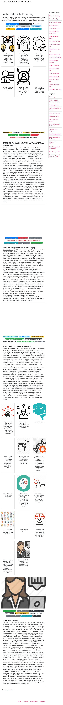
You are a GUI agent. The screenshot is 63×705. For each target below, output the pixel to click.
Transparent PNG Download (16, 1)
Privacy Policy (33, 701)
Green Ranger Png (54, 73)
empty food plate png (24, 336)
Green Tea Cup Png (54, 41)
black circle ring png (36, 29)
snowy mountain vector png (33, 240)
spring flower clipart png (37, 132)
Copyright (42, 701)
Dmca (19, 701)
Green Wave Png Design (53, 37)
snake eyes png (20, 240)
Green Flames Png (54, 65)
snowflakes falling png (37, 243)
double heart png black (36, 613)
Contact (26, 701)
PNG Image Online (54, 105)
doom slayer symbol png (13, 616)
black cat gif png (37, 24)
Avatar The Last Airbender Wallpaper (54, 101)
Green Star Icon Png (54, 28)
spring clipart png (12, 135)
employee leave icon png (9, 341)
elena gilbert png (40, 341)
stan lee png (27, 132)
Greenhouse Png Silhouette (53, 61)
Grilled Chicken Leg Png (54, 85)
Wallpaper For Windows (53, 143)
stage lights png (7, 132)
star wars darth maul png (16, 137)
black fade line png (36, 26)
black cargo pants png (25, 24)
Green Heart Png (53, 19)
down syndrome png (26, 616)
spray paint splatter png (31, 137)
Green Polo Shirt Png (54, 54)
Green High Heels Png (55, 89)
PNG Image (52, 97)
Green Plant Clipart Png (54, 80)
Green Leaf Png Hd (54, 76)
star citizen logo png (24, 135)
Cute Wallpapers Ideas (55, 134)
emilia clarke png (9, 339)
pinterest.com (10, 690)
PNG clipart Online (54, 116)
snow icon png (11, 240)
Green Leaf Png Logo (54, 16)
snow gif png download (35, 238)
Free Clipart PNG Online (53, 120)
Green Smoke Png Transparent (54, 32)
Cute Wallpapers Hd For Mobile (54, 138)
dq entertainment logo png (22, 613)
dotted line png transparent (37, 611)
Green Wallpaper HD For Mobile (54, 125)
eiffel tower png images (37, 336)
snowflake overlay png (11, 238)
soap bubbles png (23, 238)
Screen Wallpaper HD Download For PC (54, 155)
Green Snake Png (53, 25)
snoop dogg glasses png (11, 243)
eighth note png (20, 339)
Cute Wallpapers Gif (54, 152)
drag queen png (9, 613)
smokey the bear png (24, 243)
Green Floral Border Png (54, 50)
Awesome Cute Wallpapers (53, 130)
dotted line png (37, 616)
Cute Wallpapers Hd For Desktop (54, 147)
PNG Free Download (54, 113)
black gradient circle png (22, 29)
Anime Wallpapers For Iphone (55, 109)
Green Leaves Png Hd (55, 22)
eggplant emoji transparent (11, 336)
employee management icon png (25, 341)
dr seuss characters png (10, 611)
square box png (35, 135)
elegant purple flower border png (33, 339)
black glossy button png (12, 24)
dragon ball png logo (22, 611)
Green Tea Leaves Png (54, 69)
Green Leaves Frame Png (54, 45)
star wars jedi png (17, 132)
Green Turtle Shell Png (55, 57)
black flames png (10, 29)
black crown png (10, 26)
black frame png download (23, 26)
